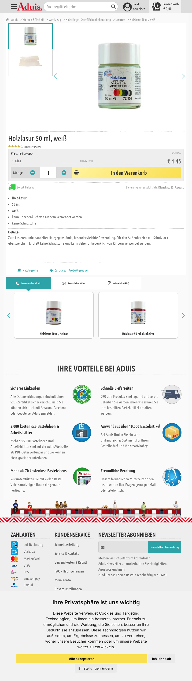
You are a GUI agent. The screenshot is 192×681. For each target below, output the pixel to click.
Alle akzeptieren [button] (82, 659)
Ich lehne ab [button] (161, 659)
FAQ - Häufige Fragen (69, 571)
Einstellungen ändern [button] (95, 668)
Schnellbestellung (67, 544)
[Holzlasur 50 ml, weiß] (119, 76)
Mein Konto (63, 580)
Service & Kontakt (67, 553)
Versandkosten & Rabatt (71, 562)
